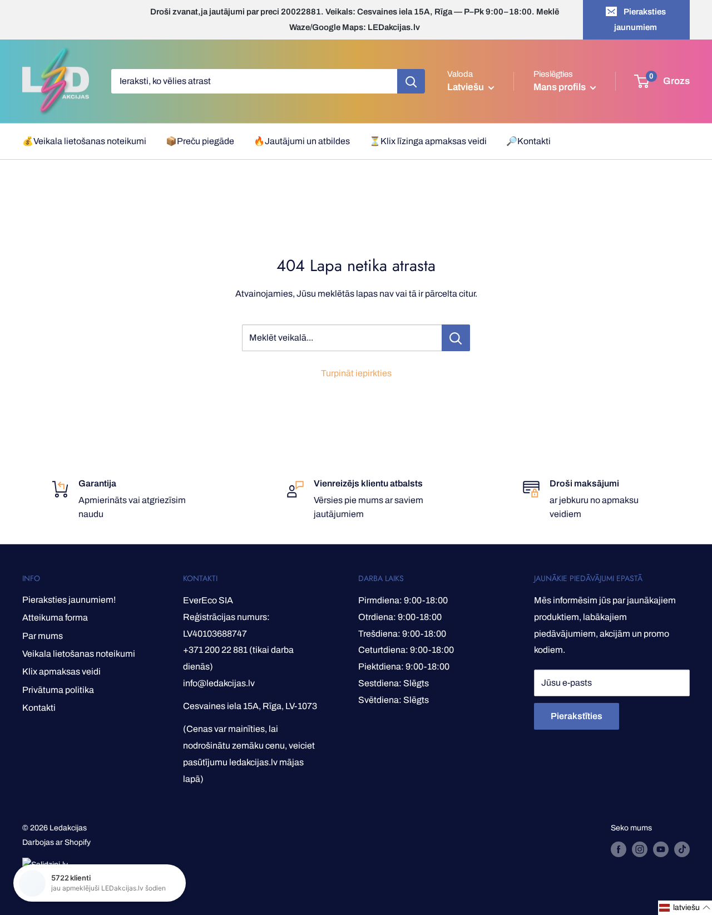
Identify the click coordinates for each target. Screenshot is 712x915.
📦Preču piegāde (200, 141)
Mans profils (560, 87)
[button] (685, 908)
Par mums (42, 636)
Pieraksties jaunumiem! (69, 599)
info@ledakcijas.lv (219, 683)
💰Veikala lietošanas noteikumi (84, 141)
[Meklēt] (411, 81)
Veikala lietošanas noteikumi (78, 653)
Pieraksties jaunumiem (640, 19)
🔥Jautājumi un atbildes (302, 141)
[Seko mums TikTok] (682, 849)
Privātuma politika (58, 690)
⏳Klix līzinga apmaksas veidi (428, 141)
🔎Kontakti (528, 141)
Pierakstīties (576, 716)
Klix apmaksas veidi (61, 671)
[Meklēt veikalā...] (456, 337)
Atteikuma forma (55, 617)
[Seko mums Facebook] (618, 849)
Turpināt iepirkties (356, 373)
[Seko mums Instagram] (639, 849)
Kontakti (39, 707)
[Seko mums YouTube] (661, 849)
